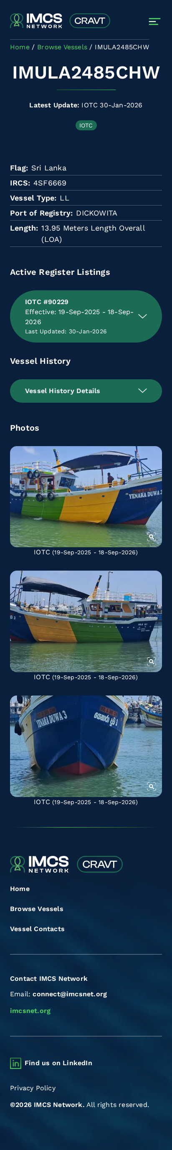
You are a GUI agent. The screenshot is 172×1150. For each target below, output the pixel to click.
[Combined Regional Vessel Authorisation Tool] (60, 21)
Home (20, 889)
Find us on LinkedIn (58, 1063)
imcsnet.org (30, 1011)
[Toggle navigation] (154, 21)
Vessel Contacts (37, 929)
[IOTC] (86, 497)
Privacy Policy (33, 1088)
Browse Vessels (36, 909)
